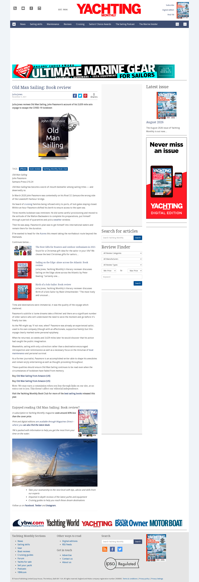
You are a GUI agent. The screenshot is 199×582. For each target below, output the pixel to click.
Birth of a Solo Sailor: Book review (53, 284)
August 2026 (155, 122)
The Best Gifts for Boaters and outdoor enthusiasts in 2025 (65, 247)
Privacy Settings (157, 579)
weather (58, 219)
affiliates (23, 169)
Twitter (38, 505)
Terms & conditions (130, 579)
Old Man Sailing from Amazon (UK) (33, 376)
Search (138, 238)
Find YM (170, 15)
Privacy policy (144, 579)
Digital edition (168, 10)
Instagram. (51, 505)
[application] (54, 463)
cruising (28, 204)
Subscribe (170, 5)
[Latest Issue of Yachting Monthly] (183, 10)
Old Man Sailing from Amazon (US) (33, 381)
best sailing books (73, 393)
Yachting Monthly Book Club (55, 169)
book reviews (35, 169)
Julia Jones (17, 94)
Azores (43, 233)
